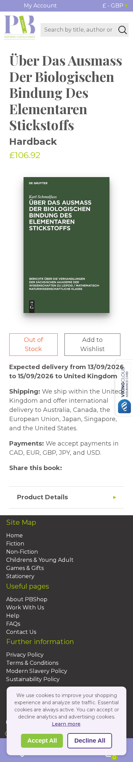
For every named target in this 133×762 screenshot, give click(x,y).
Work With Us (25, 607)
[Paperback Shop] (19, 26)
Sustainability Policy (33, 679)
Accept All (42, 740)
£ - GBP (113, 5)
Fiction (15, 543)
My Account (40, 5)
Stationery (20, 576)
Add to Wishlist (92, 344)
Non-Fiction (22, 552)
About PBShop (26, 599)
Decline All (89, 740)
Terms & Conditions (32, 663)
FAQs (13, 624)
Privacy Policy (25, 655)
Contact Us (21, 632)
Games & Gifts (25, 568)
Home (14, 535)
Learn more (66, 724)
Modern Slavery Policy (36, 671)
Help (12, 615)
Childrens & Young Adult (40, 560)
